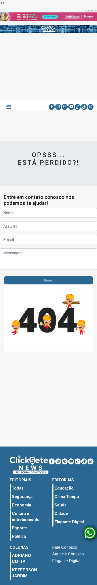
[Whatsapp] (91, 107)
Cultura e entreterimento (26, 516)
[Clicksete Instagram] (58, 107)
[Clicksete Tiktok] (78, 107)
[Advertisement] (48, 66)
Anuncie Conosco (68, 554)
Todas (18, 488)
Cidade (61, 513)
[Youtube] (71, 107)
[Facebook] (52, 107)
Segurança (22, 497)
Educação (64, 488)
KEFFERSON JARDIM (24, 573)
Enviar (48, 280)
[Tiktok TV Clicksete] (84, 107)
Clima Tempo (66, 497)
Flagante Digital (69, 522)
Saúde (60, 505)
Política (19, 536)
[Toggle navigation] (8, 107)
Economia (21, 505)
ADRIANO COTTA (21, 558)
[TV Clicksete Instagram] (65, 107)
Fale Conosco (64, 547)
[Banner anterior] (7, 16)
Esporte (19, 528)
